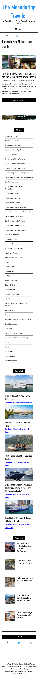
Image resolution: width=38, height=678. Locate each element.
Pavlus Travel (8, 664)
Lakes (7, 262)
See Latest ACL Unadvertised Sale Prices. (19, 402)
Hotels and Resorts (11, 253)
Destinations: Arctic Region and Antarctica (16, 187)
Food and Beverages (12, 244)
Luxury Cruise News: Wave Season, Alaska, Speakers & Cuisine (24, 598)
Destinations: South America (15, 221)
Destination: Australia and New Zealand (19, 177)
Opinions (8, 299)
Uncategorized (10, 356)
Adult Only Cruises (11, 136)
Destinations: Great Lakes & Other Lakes (19, 212)
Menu (21, 29)
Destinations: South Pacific (14, 225)
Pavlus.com (23, 674)
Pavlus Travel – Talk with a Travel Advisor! (16, 304)
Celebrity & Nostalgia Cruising (15, 150)
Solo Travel (8, 328)
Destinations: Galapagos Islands (16, 207)
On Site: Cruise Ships (12, 294)
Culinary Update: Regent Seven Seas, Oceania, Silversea (25, 615)
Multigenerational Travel (13, 276)
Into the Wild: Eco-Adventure (15, 257)
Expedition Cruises (11, 239)
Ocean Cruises (10, 285)
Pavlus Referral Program (21, 669)
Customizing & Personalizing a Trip (17, 173)
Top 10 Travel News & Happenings (16, 338)
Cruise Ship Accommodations (15, 163)
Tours (7, 347)
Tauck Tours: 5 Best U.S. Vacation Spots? (18, 457)
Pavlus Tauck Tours (18, 666)
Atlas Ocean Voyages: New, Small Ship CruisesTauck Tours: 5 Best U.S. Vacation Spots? (18, 488)
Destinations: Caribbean (13, 198)
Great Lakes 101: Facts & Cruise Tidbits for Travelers (18, 519)
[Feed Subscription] (8, 46)
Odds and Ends (10, 289)
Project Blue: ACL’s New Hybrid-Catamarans (18, 397)
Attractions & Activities (13, 145)
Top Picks (8, 342)
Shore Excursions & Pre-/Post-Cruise (18, 319)
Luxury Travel (9, 271)
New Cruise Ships (11, 280)
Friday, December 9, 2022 (26, 80)
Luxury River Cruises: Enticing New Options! (24, 561)
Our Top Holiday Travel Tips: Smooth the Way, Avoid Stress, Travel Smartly (19, 75)
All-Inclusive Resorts (12, 141)
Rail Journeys (9, 310)
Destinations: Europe (12, 203)
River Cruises (9, 315)
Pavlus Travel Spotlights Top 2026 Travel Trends (25, 579)
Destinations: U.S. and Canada (15, 230)
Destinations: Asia (11, 193)
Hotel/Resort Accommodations (16, 248)
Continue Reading (19, 100)
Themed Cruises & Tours (13, 333)
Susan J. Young (10, 80)
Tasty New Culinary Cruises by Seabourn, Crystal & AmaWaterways (24, 547)
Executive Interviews (12, 235)
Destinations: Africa (12, 182)
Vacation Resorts (11, 361)
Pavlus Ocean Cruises (21, 664)
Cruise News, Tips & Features (15, 159)
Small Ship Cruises (11, 324)
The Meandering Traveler (19, 11)
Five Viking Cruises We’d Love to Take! (18, 424)
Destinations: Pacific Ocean (14, 216)
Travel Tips (8, 351)
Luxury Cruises (10, 267)
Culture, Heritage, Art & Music (15, 168)
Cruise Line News (11, 154)
